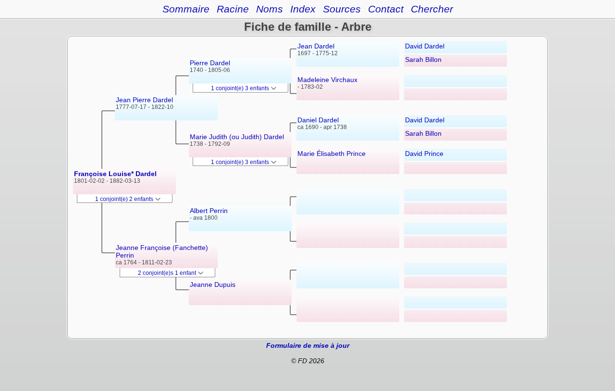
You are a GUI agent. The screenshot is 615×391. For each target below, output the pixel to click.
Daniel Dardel (318, 120)
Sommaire (185, 8)
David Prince (424, 153)
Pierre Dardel (210, 63)
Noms (269, 8)
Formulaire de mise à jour (307, 345)
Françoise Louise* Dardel (115, 174)
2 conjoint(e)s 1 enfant (167, 273)
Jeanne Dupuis (212, 284)
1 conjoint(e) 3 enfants (241, 88)
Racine (233, 8)
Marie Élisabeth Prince (331, 153)
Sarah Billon (423, 59)
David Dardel (424, 46)
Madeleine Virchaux (327, 79)
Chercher (432, 8)
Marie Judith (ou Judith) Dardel (237, 137)
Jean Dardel (315, 46)
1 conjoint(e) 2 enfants (125, 199)
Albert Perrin (209, 210)
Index (303, 8)
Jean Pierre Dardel (144, 100)
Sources (342, 8)
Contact (386, 8)
